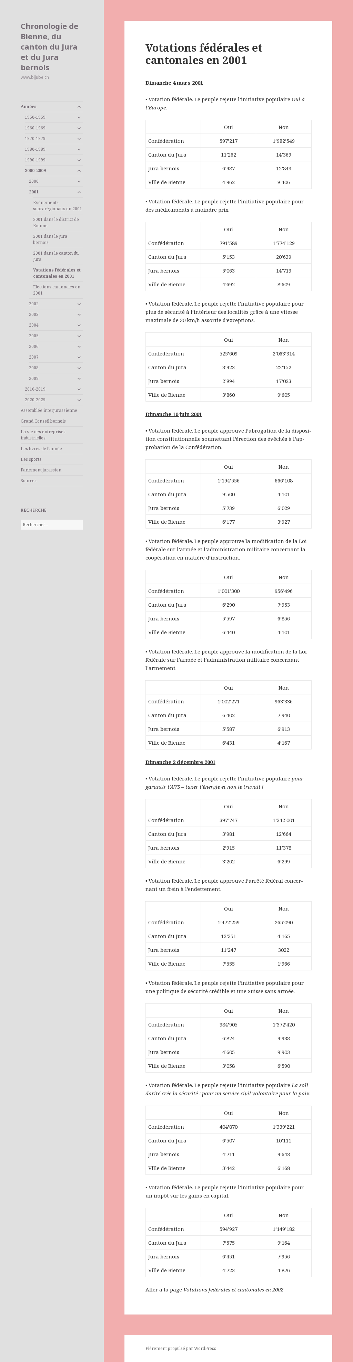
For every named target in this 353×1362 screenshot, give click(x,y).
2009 (34, 378)
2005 (34, 336)
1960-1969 (35, 128)
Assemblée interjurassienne (49, 410)
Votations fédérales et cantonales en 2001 (57, 273)
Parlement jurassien (41, 470)
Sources (29, 480)
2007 (34, 357)
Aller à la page (214, 1289)
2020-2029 (35, 400)
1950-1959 (35, 117)
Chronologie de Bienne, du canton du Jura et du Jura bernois (49, 46)
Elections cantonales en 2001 (56, 290)
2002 (34, 304)
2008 (34, 368)
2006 (34, 346)
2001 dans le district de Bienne (56, 222)
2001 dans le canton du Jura (56, 256)
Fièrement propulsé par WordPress (180, 1348)
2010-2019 (35, 389)
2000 (34, 181)
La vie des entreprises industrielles (43, 435)
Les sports (31, 459)
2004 (34, 325)
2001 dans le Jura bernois (50, 239)
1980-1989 (35, 149)
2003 (34, 314)
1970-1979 (35, 138)
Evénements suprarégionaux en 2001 (57, 206)
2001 (34, 192)
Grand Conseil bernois (43, 421)
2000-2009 (35, 170)
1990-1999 (35, 160)
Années (29, 106)
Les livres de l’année (41, 448)
